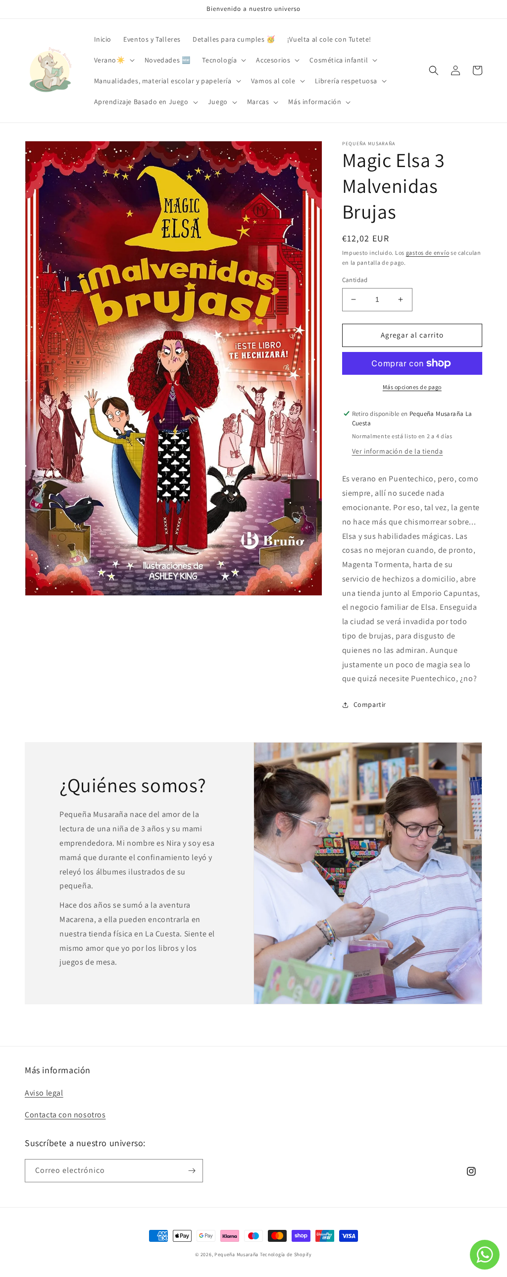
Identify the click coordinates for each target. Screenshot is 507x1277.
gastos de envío (428, 252)
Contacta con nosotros (65, 1114)
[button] (113, 60)
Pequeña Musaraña (236, 1254)
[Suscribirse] (192, 1170)
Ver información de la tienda (397, 451)
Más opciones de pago (412, 387)
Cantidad (355, 280)
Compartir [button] (370, 704)
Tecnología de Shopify (286, 1254)
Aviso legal (44, 1093)
